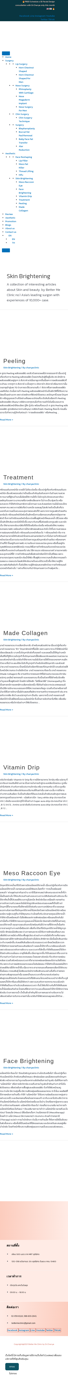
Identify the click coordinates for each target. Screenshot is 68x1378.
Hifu (21, 174)
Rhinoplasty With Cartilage (26, 90)
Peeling (23, 203)
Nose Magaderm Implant (24, 100)
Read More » (6, 419)
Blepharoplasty (27, 128)
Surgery (20, 124)
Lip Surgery (21, 64)
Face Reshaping (24, 157)
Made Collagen (23, 208)
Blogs (8, 225)
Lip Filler (23, 160)
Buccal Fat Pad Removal (25, 133)
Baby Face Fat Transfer (26, 140)
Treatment (24, 199)
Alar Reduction (24, 148)
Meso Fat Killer (23, 165)
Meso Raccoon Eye (32, 873)
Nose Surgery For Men (26, 108)
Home (8, 57)
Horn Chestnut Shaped (26, 69)
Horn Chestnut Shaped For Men (26, 78)
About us (10, 228)
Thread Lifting (26, 171)
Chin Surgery (22, 114)
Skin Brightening (24, 178)
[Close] (6, 250)
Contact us (10, 232)
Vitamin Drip (25, 196)
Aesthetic (10, 153)
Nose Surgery (23, 85)
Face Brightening (25, 191)
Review (9, 214)
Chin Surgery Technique (25, 119)
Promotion (10, 221)
